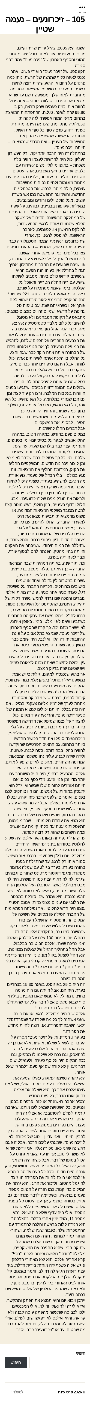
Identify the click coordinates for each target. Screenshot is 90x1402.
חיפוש (80, 1353)
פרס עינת (65, 1392)
